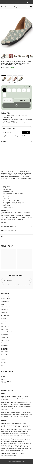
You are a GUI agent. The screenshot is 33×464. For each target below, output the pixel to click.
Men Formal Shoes (12, 398)
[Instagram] (5, 382)
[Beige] (9, 78)
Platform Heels (8, 455)
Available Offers (5, 113)
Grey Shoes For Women (16, 439)
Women (3, 359)
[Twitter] (11, 382)
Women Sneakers (14, 435)
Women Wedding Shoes (24, 426)
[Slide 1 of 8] (2, 56)
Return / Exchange (5, 298)
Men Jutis (18, 404)
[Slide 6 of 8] (23, 56)
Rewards (3, 318)
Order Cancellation (5, 301)
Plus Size (3, 362)
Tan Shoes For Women (23, 443)
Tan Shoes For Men (21, 416)
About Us (3, 321)
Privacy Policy (4, 329)
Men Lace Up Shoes (10, 404)
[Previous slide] (2, 2)
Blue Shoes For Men (14, 418)
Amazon (3, 374)
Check (26, 132)
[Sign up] (29, 280)
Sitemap (3, 343)
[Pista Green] (20, 78)
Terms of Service (5, 340)
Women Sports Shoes (13, 426)
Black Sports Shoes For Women (13, 448)
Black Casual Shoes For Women (15, 450)
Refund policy (4, 334)
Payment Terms (5, 326)
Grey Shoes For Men (11, 414)
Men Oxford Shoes (26, 406)
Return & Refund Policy (7, 332)
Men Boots (19, 402)
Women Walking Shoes (24, 435)
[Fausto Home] (16, 6)
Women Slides (15, 433)
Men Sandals (4, 408)
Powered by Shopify (20, 461)
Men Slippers (11, 408)
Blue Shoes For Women (11, 446)
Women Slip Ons (6, 435)
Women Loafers (18, 431)
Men (2, 357)
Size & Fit (3, 223)
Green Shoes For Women (11, 443)
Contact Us (4, 312)
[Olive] (3, 78)
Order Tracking (5, 296)
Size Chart (26, 86)
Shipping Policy (5, 345)
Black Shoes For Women (21, 438)
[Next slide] (31, 2)
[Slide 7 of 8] (27, 56)
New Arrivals (4, 351)
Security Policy (4, 337)
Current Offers (4, 309)
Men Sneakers (24, 408)
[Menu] (2, 7)
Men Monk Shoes (17, 406)
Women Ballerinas (22, 429)
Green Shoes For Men (24, 418)
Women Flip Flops (9, 431)
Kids (2, 368)
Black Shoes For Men (19, 412)
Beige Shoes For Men (11, 416)
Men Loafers (24, 404)
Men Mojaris (10, 406)
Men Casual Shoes (21, 396)
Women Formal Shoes (20, 425)
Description (4, 141)
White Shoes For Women (12, 441)
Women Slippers (24, 433)
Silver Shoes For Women (17, 445)
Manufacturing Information (8, 226)
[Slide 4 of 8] (15, 56)
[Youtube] (8, 382)
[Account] (27, 7)
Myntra (3, 376)
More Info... (26, 135)
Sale (2, 365)
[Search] (5, 7)
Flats (19, 453)
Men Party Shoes (22, 398)
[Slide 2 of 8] (7, 56)
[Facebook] (2, 382)
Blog (2, 323)
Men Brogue (25, 402)
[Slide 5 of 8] (19, 56)
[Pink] (15, 78)
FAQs (2, 304)
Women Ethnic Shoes (10, 425)
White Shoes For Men (21, 414)
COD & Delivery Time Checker (8, 307)
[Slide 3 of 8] (11, 56)
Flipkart (3, 379)
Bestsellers (4, 354)
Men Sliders (18, 408)
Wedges (14, 455)
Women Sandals (8, 433)
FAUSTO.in (14, 461)
